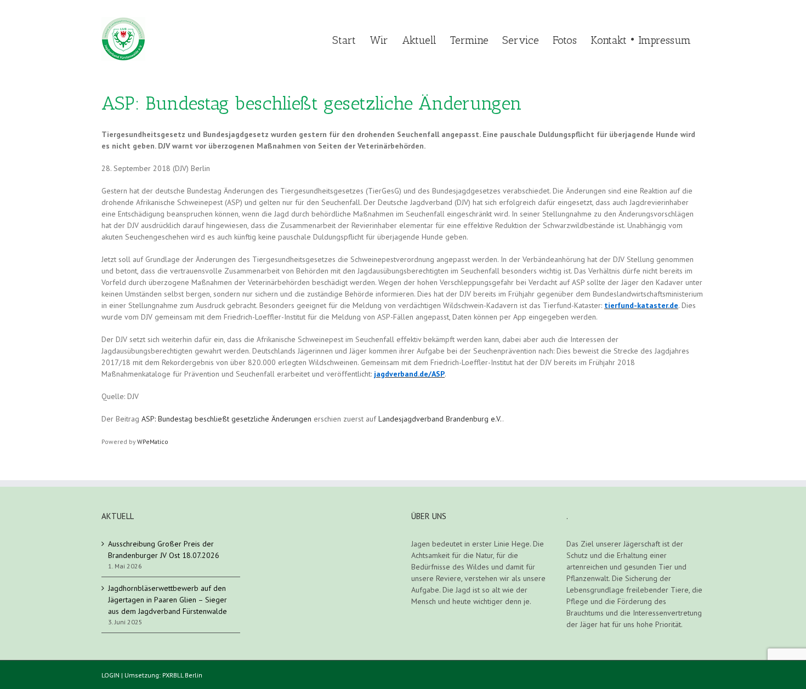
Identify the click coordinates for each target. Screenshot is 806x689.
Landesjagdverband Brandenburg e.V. (440, 419)
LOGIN (110, 675)
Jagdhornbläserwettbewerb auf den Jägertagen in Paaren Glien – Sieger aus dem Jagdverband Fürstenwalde (167, 599)
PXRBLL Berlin (182, 675)
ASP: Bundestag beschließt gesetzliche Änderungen (226, 419)
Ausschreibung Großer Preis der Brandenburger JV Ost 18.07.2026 (163, 549)
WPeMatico (152, 441)
